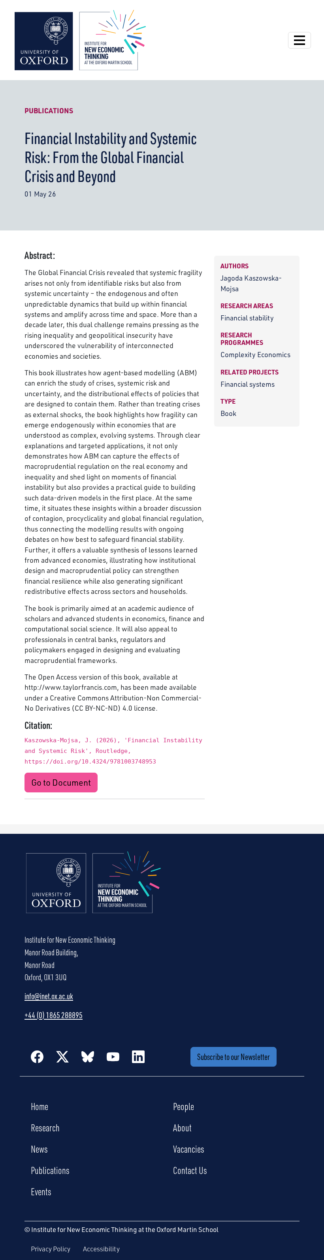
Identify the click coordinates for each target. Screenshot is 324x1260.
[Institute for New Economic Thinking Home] (93, 891)
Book (228, 413)
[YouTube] (113, 1057)
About (182, 1127)
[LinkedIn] (138, 1057)
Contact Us (190, 1170)
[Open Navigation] (299, 40)
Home (39, 1106)
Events (41, 1191)
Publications (48, 110)
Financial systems (247, 384)
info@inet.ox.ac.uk (48, 996)
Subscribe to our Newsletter (233, 1056)
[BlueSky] (87, 1057)
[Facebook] (37, 1057)
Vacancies (188, 1148)
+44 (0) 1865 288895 (53, 1015)
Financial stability (247, 317)
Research (45, 1127)
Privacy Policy (50, 1249)
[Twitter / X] (62, 1057)
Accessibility (101, 1249)
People (183, 1106)
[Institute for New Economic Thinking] (80, 39)
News (39, 1148)
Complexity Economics (255, 354)
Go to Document (61, 782)
